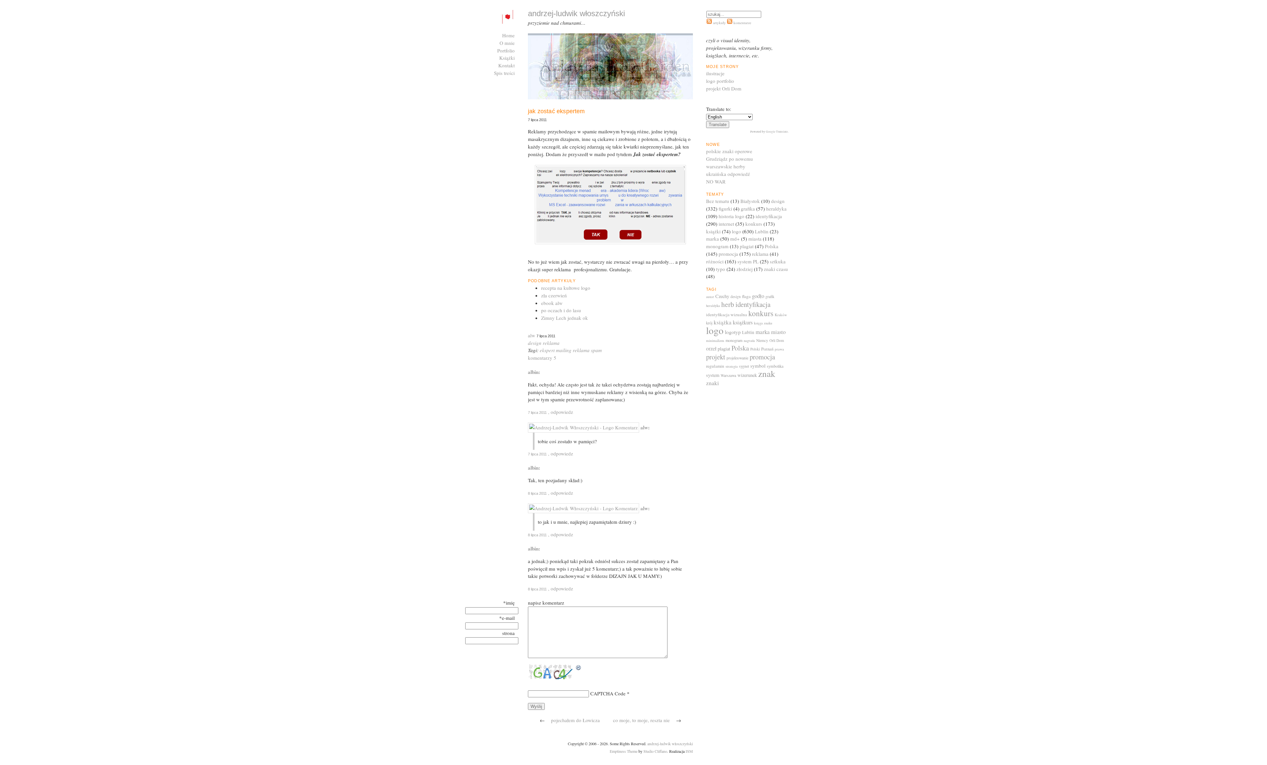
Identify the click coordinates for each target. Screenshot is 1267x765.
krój (709, 322)
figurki (725, 208)
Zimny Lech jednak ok (564, 318)
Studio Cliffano (655, 751)
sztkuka (778, 261)
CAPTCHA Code (608, 693)
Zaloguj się (503, 80)
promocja (728, 253)
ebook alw (552, 303)
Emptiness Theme (623, 751)
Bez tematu (717, 201)
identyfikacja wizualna (726, 314)
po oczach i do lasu (561, 310)
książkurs (743, 322)
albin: (534, 372)
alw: (645, 427)
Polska (771, 246)
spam (596, 350)
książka (722, 322)
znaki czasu (776, 269)
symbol (757, 365)
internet (726, 223)
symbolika (775, 366)
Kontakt (506, 65)
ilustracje (715, 73)
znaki (712, 383)
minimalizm (715, 340)
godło (758, 296)
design (534, 343)
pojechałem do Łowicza (575, 720)
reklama (551, 343)
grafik (769, 296)
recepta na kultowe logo (565, 287)
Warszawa (728, 375)
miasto (778, 332)
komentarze (741, 22)
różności (715, 261)
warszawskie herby (725, 166)
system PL (748, 261)
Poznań (767, 349)
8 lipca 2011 (537, 493)
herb (727, 304)
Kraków (781, 314)
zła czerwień (554, 295)
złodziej (744, 269)
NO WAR (716, 181)
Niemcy (762, 340)
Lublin (761, 231)
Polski (755, 349)
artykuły (719, 22)
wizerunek (747, 375)
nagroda (749, 340)
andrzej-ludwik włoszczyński (670, 743)
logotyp (733, 332)
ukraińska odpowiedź (728, 174)
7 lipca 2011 (537, 413)
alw (531, 335)
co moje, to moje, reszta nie (641, 720)
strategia (732, 366)
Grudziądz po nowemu (729, 158)
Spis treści (504, 73)
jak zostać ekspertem (556, 111)
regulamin (715, 366)
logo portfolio (720, 81)
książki (713, 231)
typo (720, 269)
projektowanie (737, 357)
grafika (748, 208)
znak (766, 373)
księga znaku (763, 323)
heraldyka (776, 208)
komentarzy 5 (542, 357)
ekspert (547, 350)
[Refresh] (578, 668)
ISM (689, 751)
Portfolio (506, 50)
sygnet (744, 366)
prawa (779, 349)
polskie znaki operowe (729, 151)
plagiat (747, 246)
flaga (746, 296)
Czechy (722, 296)
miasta (755, 238)
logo (736, 231)
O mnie (507, 43)
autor (710, 296)
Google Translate (777, 132)
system (712, 375)
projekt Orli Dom (723, 88)
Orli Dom (776, 340)
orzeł (711, 348)
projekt (715, 356)
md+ (735, 238)
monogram (717, 246)
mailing (563, 350)
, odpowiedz (560, 412)
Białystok (750, 201)
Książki (507, 57)
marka (712, 238)
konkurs (753, 223)
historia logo (731, 216)
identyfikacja (769, 216)
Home (508, 35)
